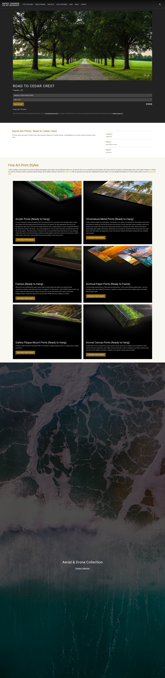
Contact (84, 4)
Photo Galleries (28, 4)
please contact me (118, 113)
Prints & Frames (40, 4)
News (71, 4)
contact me (68, 172)
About (77, 4)
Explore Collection (82, 568)
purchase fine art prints (52, 113)
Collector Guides (61, 4)
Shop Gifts (51, 4)
